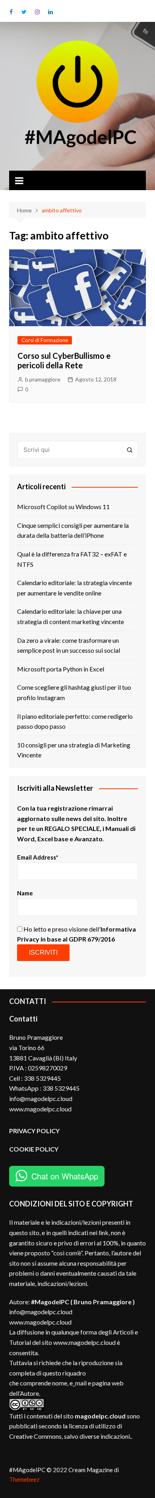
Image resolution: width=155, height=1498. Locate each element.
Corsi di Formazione (44, 340)
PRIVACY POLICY (34, 1130)
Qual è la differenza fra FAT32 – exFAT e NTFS (72, 559)
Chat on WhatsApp (64, 1176)
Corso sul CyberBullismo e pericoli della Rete (63, 360)
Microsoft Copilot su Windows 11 (63, 506)
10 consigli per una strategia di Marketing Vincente (73, 750)
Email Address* (37, 857)
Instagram (37, 12)
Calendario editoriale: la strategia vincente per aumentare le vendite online (74, 588)
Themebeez (24, 1479)
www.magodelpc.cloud (40, 1322)
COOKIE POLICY (34, 1149)
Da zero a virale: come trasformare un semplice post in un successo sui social (68, 645)
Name (25, 893)
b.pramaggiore (42, 379)
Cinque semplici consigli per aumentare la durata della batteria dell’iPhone (73, 530)
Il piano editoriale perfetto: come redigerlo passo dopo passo (75, 721)
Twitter (24, 12)
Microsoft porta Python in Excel (60, 669)
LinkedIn (50, 12)
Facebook (11, 12)
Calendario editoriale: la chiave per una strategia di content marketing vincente (70, 616)
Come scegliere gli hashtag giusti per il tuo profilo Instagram (74, 692)
